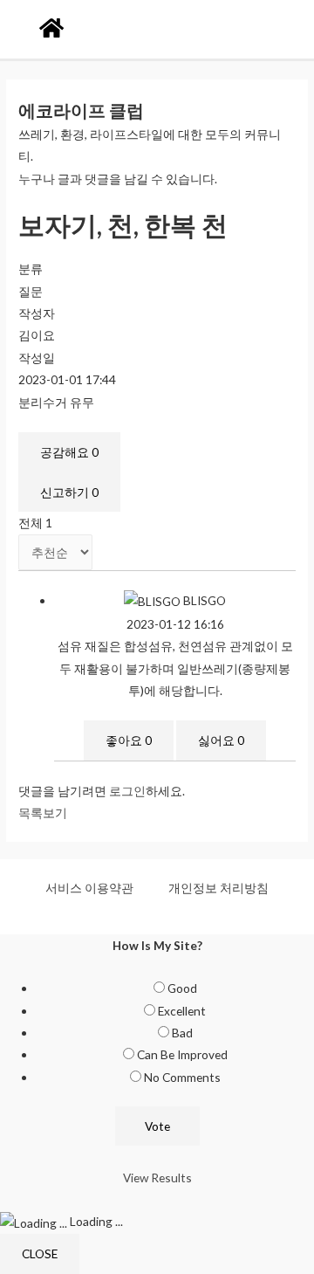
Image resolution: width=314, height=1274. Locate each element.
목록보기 (42, 812)
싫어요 (221, 740)
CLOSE (40, 1253)
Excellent (182, 1010)
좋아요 (129, 740)
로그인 (127, 790)
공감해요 (69, 451)
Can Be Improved (182, 1054)
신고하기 (69, 492)
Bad (182, 1032)
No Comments (182, 1077)
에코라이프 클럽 (81, 110)
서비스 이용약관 (89, 887)
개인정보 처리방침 (218, 887)
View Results (157, 1177)
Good (182, 988)
